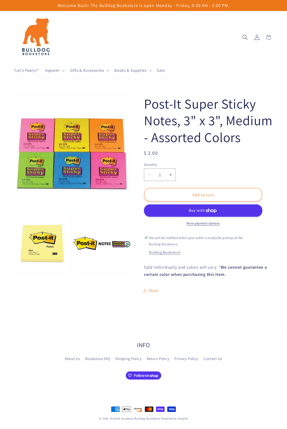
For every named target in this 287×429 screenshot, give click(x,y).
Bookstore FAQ (97, 358)
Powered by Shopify (174, 418)
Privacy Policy (186, 358)
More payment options (203, 223)
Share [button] (153, 290)
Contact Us (212, 358)
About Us (72, 358)
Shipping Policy (128, 358)
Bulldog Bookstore (164, 252)
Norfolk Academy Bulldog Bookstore (135, 418)
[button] (54, 70)
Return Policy (158, 358)
